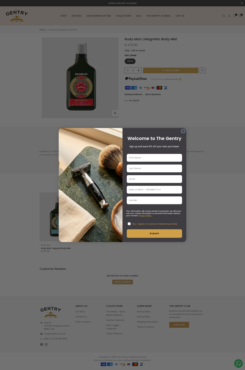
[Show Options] (179, 200)
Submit (154, 233)
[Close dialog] (183, 131)
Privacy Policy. (145, 215)
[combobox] (153, 200)
